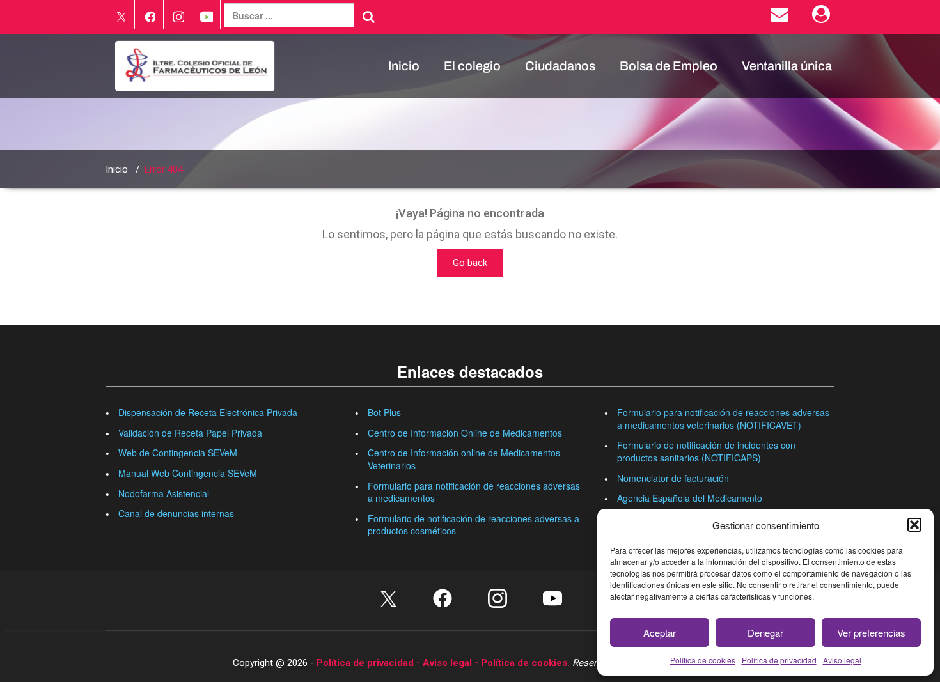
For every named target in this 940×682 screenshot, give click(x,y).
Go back (470, 262)
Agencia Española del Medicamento (689, 498)
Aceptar (659, 632)
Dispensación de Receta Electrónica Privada (207, 412)
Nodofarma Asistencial (163, 493)
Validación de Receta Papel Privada (190, 432)
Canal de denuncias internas (176, 513)
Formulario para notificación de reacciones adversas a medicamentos (474, 492)
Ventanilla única (787, 65)
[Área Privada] (823, 17)
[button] (914, 524)
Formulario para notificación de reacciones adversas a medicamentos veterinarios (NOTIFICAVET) (723, 418)
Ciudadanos (560, 65)
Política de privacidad (779, 660)
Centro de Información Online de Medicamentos (465, 432)
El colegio (472, 65)
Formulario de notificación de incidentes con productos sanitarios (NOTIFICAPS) (706, 451)
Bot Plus (384, 412)
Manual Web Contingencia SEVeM (187, 473)
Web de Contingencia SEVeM (177, 452)
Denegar (765, 632)
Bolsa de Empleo (668, 65)
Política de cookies (702, 660)
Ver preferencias (871, 632)
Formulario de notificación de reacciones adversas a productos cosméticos (473, 525)
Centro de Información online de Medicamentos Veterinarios (464, 459)
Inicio (403, 65)
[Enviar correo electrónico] (782, 17)
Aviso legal (842, 660)
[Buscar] (368, 16)
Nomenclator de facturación (673, 478)
